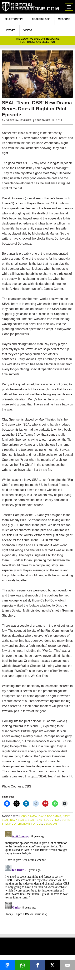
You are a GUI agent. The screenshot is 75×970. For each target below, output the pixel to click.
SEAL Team (35, 820)
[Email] (67, 965)
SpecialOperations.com (30, 7)
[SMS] (7, 965)
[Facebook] (37, 965)
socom (49, 820)
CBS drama (29, 816)
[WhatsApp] (22, 965)
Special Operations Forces (22, 823)
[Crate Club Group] (37, 946)
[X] (52, 965)
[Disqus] (37, 878)
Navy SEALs (18, 820)
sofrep (67, 820)
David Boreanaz (49, 816)
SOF (57, 820)
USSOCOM (50, 823)
